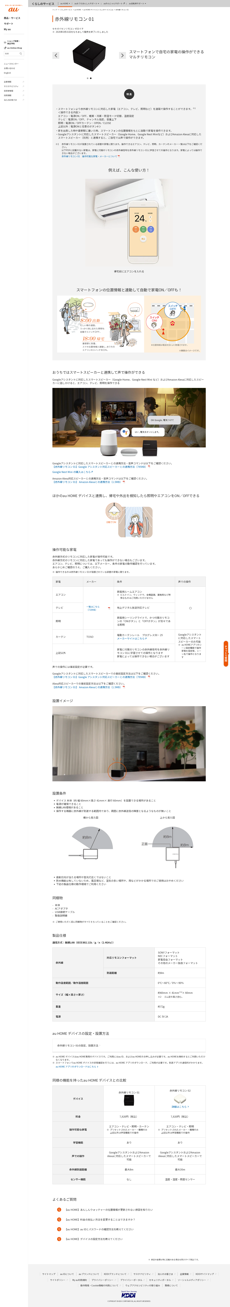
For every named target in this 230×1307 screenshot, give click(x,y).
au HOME (64, 3)
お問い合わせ (9, 68)
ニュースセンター (11, 63)
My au (7, 29)
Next (122, 55)
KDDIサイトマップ (205, 1274)
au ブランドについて (89, 1274)
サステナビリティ (11, 86)
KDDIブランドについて (115, 1274)
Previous (55, 55)
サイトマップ (48, 1274)
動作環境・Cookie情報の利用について (99, 1285)
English (7, 73)
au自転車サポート (136, 3)
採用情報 (7, 95)
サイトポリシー (57, 1279)
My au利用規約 (79, 1279)
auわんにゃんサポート (113, 3)
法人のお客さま (10, 100)
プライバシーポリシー (102, 1279)
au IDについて (67, 1274)
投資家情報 (8, 91)
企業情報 (7, 81)
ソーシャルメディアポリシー (192, 1279)
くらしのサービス (43, 4)
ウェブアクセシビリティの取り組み (142, 1285)
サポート (8, 23)
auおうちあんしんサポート (85, 3)
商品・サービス (12, 18)
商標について (171, 1285)
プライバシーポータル (131, 1279)
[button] (226, 653)
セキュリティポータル (160, 1279)
